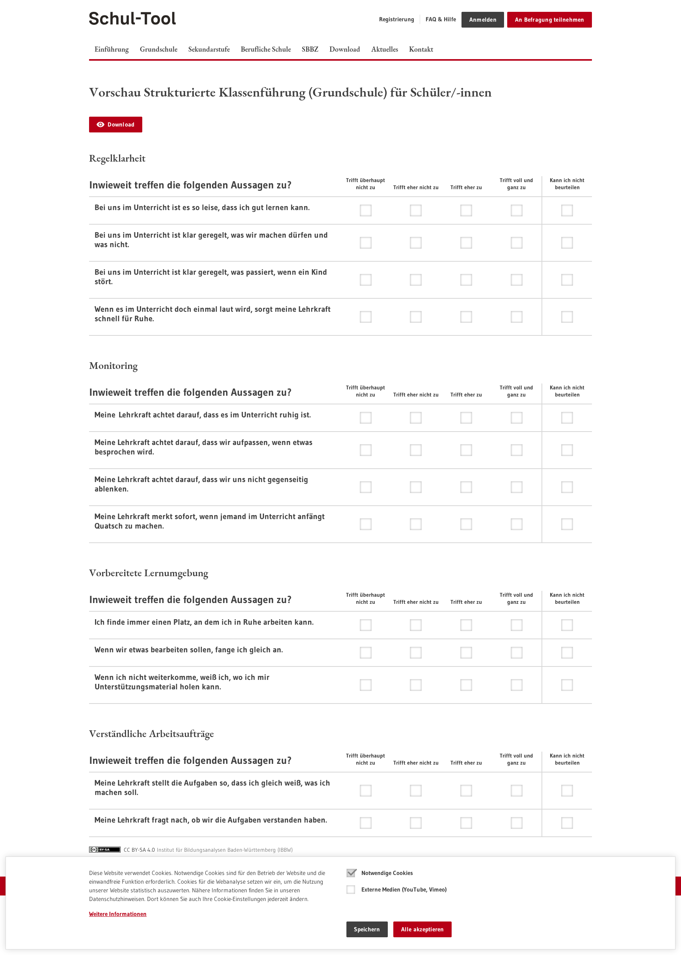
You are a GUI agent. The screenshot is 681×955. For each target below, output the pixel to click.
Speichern (367, 929)
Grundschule (158, 49)
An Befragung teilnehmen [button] (549, 19)
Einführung (112, 49)
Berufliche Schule (266, 49)
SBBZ (310, 49)
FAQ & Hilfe (441, 19)
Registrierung (396, 19)
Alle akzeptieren (422, 929)
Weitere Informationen (118, 914)
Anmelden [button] (483, 19)
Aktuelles (384, 49)
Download (344, 49)
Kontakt (421, 49)
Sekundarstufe (209, 49)
